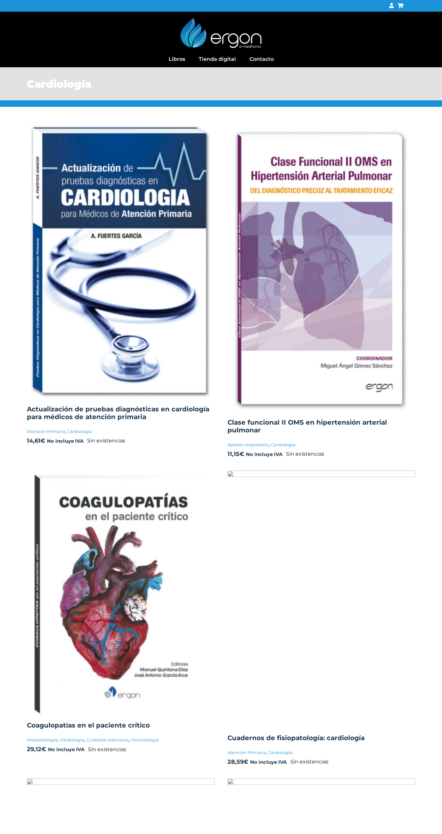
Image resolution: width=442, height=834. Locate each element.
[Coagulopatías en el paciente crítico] (121, 475)
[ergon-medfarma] (221, 20)
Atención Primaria (46, 431)
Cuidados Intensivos (107, 739)
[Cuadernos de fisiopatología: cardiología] (321, 475)
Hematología (145, 739)
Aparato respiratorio (248, 444)
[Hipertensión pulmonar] (321, 783)
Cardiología (79, 431)
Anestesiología (42, 739)
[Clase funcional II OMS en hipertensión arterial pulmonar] (321, 124)
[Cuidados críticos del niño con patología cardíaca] (121, 783)
